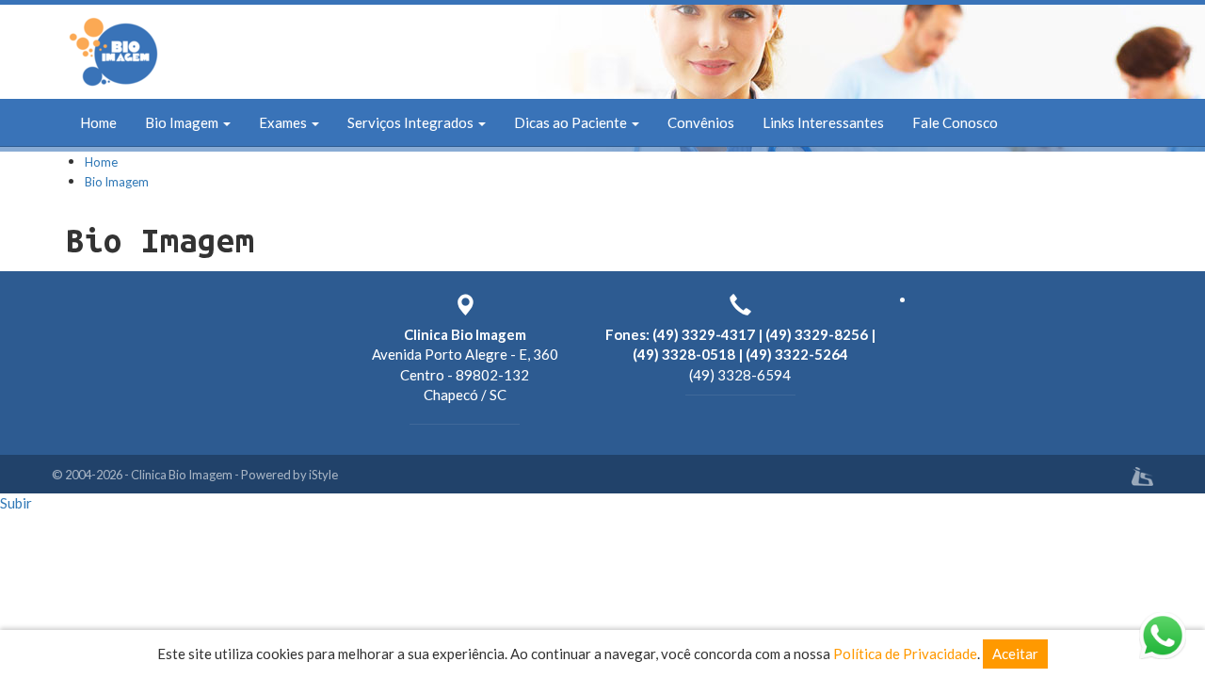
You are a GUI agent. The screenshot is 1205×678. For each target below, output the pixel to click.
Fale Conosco (955, 122)
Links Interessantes (823, 122)
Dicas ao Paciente (572, 122)
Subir (16, 502)
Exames (284, 122)
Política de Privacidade (905, 653)
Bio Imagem (183, 122)
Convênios (700, 122)
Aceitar (1015, 653)
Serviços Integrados (411, 122)
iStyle (323, 474)
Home (98, 122)
